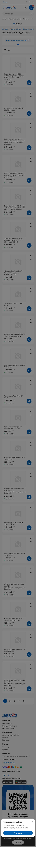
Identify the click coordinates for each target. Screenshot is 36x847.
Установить (18, 833)
